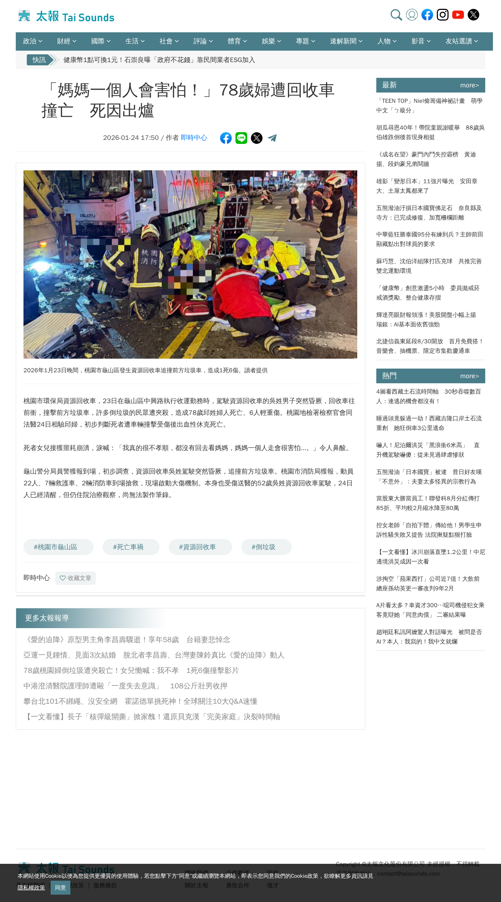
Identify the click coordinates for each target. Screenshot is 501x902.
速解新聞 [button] (343, 41)
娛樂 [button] (268, 41)
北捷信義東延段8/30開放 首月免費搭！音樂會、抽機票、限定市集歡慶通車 (430, 346)
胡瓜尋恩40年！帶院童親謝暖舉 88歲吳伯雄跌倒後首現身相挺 (430, 132)
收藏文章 (79, 578)
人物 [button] (384, 41)
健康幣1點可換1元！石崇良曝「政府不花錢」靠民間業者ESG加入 (159, 60)
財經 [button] (63, 41)
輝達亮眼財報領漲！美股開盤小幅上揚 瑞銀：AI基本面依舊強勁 (429, 319)
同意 (60, 887)
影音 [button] (418, 41)
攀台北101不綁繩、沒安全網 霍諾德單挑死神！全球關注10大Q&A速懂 (140, 701)
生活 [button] (132, 41)
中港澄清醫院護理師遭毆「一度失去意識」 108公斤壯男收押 (125, 686)
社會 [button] (166, 41)
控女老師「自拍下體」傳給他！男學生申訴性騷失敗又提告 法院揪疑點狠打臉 (429, 530)
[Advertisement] (83, 788)
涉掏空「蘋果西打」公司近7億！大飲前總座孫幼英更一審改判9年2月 (428, 583)
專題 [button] (302, 41)
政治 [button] (29, 41)
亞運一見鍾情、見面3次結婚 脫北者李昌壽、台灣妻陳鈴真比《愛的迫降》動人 (154, 655)
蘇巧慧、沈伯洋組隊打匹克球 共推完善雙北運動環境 (429, 266)
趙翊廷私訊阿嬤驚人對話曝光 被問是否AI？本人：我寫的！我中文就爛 (429, 636)
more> (469, 85)
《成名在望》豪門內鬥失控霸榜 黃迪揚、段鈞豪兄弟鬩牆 (426, 159)
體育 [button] (234, 41)
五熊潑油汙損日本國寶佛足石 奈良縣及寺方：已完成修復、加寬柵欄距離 (429, 212)
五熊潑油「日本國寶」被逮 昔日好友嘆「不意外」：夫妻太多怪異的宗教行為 (429, 476)
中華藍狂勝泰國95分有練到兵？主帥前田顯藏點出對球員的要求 (429, 239)
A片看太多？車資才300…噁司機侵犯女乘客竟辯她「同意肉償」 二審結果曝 (430, 610)
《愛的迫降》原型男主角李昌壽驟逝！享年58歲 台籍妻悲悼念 (126, 639)
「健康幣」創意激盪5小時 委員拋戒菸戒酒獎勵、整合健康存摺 (428, 293)
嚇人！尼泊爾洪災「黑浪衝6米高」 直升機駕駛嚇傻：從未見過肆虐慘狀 (428, 450)
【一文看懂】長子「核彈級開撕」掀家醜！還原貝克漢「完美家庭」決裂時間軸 (151, 716)
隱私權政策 (31, 887)
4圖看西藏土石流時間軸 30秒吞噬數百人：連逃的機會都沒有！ (428, 396)
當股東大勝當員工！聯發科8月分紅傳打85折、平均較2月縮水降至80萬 (428, 503)
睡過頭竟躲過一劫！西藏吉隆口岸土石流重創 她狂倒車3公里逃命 (429, 423)
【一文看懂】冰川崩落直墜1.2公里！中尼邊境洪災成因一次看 (430, 556)
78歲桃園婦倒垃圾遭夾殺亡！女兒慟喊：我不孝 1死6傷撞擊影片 (131, 670)
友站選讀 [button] (459, 41)
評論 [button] (200, 41)
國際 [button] (98, 41)
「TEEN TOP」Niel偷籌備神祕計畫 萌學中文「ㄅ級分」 (429, 105)
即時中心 (194, 138)
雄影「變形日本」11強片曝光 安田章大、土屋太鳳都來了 (427, 186)
